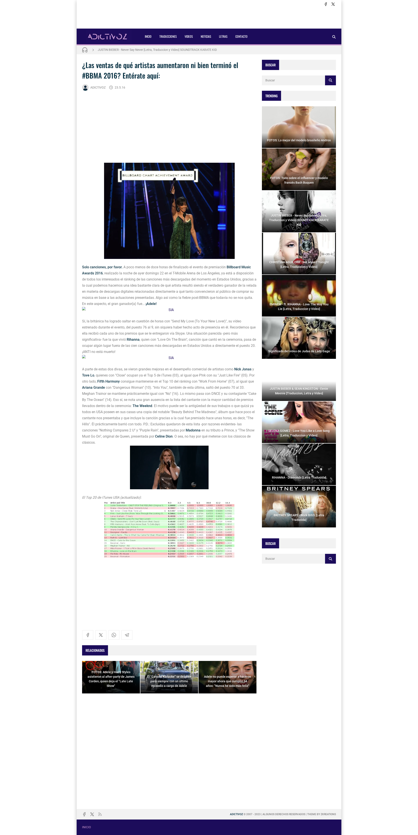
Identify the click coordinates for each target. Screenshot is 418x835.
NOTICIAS (206, 36)
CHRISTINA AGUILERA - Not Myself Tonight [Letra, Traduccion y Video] (145, 49)
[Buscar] (334, 37)
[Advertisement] (209, 17)
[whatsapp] (114, 635)
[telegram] (127, 635)
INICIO (148, 36)
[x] (333, 4)
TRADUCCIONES (168, 36)
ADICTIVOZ (98, 87)
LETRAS (223, 36)
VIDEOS (189, 36)
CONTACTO (241, 36)
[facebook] (326, 4)
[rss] (100, 814)
